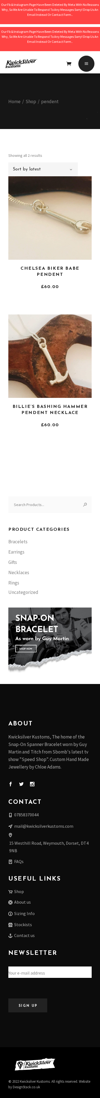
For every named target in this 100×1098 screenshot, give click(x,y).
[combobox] (43, 169)
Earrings (16, 552)
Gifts (12, 562)
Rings (13, 583)
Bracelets (18, 542)
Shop (31, 101)
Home (14, 101)
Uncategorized (23, 592)
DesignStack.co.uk (26, 1087)
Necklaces (18, 572)
